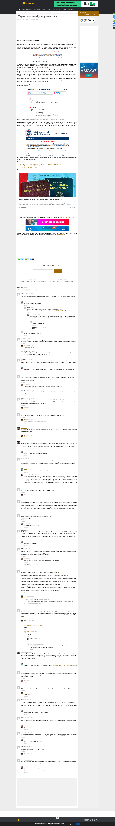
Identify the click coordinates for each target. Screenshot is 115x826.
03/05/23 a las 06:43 (30, 620)
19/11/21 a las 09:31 (29, 293)
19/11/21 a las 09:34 (27, 338)
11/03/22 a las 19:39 (30, 558)
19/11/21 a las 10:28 (30, 407)
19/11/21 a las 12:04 (30, 494)
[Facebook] (113, 23)
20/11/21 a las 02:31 (30, 390)
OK (77, 824)
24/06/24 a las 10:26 (29, 746)
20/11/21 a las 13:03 (42, 327)
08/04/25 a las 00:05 (40, 644)
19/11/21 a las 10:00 (29, 376)
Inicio (23, 9)
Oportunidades (37, 9)
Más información (61, 234)
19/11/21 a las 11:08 (30, 435)
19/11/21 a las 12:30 (32, 474)
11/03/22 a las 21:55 (33, 564)
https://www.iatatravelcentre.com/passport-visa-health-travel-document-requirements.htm (41, 770)
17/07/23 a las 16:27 (30, 726)
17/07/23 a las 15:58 (28, 717)
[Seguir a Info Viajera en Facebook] (90, 14)
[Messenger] (113, 25)
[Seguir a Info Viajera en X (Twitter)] (88, 14)
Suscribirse (71, 9)
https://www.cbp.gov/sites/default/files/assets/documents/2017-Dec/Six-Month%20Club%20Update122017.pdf (48, 310)
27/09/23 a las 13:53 (30, 739)
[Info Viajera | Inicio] (27, 3)
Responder (23, 299)
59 (76, 12)
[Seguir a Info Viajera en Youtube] (86, 14)
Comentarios (23, 290)
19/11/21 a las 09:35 (30, 302)
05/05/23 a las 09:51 (30, 680)
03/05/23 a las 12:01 (34, 631)
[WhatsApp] (113, 13)
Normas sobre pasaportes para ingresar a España (31, 165)
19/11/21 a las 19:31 (28, 515)
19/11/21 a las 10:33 (27, 414)
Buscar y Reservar (46, 9)
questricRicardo (24, 428)
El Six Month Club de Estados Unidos (28, 167)
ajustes (70, 824)
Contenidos (28, 9)
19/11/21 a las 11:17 (28, 458)
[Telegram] (113, 16)
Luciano (28, 631)
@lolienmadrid (36, 69)
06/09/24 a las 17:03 (28, 760)
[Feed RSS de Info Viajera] (96, 14)
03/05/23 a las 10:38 (31, 351)
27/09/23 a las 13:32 (28, 732)
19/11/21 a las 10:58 (31, 428)
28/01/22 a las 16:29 (30, 530)
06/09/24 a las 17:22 (30, 767)
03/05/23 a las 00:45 (27, 610)
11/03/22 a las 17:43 (28, 548)
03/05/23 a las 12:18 (36, 638)
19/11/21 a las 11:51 (28, 488)
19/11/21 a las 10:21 (30, 384)
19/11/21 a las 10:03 (31, 332)
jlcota (20, 19)
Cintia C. (25, 469)
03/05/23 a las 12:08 (28, 652)
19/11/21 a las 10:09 (30, 345)
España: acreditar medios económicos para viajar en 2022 (63, 665)
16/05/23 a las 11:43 (31, 687)
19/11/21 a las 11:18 (31, 469)
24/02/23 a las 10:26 (30, 596)
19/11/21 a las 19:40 (30, 523)
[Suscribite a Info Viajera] (94, 14)
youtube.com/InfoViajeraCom (67, 217)
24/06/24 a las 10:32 (30, 753)
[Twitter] (113, 18)
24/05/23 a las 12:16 (28, 699)
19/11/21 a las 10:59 (29, 441)
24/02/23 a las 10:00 (28, 570)
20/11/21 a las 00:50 (36, 314)
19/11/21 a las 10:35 (30, 419)
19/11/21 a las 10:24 (30, 398)
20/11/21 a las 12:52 (40, 321)
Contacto (65, 9)
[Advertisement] (46, 29)
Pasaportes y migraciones (23, 12)
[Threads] (113, 28)
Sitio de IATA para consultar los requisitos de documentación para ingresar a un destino (40, 164)
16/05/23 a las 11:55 (30, 692)
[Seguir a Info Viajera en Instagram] (85, 14)
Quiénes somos (56, 9)
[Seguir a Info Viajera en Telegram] (92, 14)
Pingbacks (33, 290)
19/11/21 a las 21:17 (34, 307)
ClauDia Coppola (33, 644)
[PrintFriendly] (113, 21)
